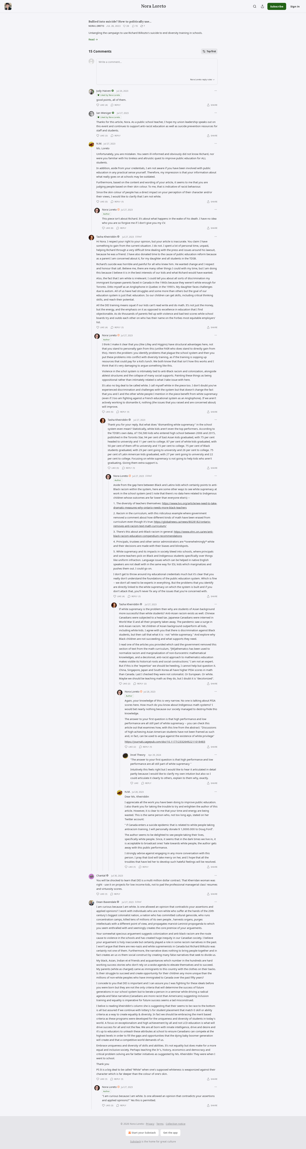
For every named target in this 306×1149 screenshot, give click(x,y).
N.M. (99, 143)
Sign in (295, 6)
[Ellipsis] (216, 90)
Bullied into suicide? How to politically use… (120, 21)
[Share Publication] (262, 6)
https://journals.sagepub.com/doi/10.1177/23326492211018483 (165, 741)
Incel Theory (137, 754)
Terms (160, 1123)
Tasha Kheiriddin (106, 236)
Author (106, 213)
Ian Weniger (103, 113)
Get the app (170, 1132)
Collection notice (175, 1123)
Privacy (150, 1123)
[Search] (254, 6)
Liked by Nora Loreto (110, 95)
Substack (135, 1141)
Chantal (101, 875)
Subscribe (276, 6)
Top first (211, 51)
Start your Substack (144, 1132)
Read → (93, 39)
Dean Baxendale (106, 902)
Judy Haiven (103, 90)
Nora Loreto (96, 26)
